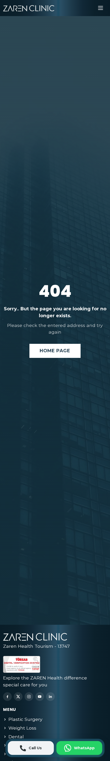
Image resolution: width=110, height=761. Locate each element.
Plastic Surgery (25, 719)
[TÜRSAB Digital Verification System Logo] (40, 663)
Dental (16, 736)
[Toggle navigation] (100, 8)
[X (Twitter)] (18, 696)
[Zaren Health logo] (28, 8)
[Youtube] (39, 696)
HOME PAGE (55, 350)
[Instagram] (29, 696)
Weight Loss (22, 728)
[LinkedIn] (50, 696)
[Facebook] (7, 696)
